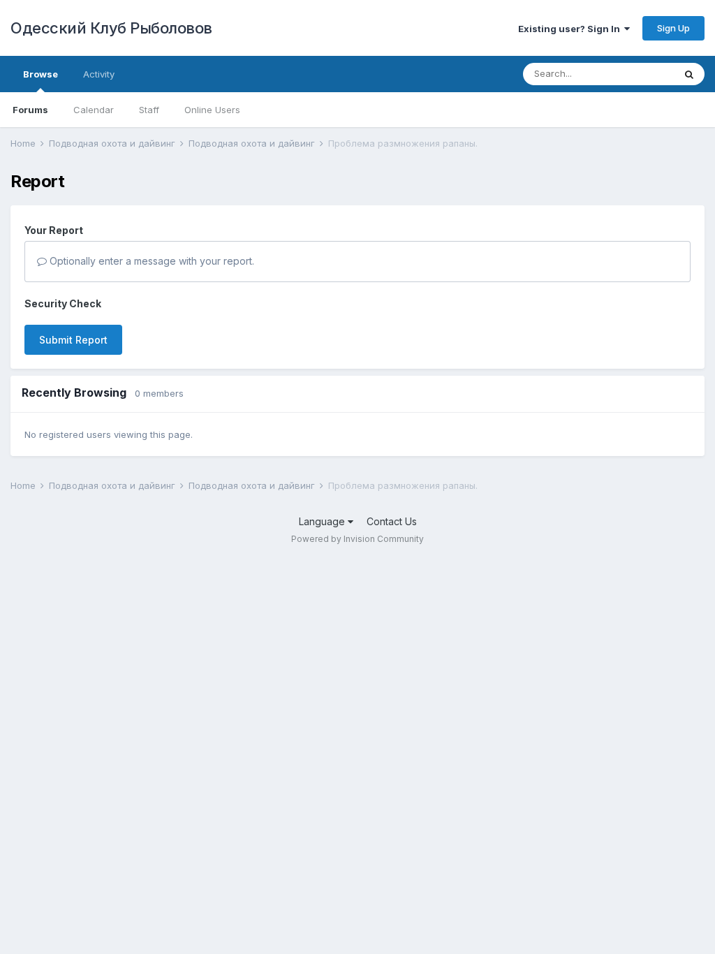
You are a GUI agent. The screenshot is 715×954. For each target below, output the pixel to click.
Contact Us (392, 521)
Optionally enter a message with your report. (150, 261)
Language (323, 521)
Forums (30, 109)
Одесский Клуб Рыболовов (111, 28)
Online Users (212, 109)
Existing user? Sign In (571, 28)
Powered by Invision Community (357, 539)
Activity (99, 74)
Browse (40, 74)
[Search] (689, 74)
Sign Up (673, 28)
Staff (149, 109)
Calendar (93, 109)
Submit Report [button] (73, 340)
